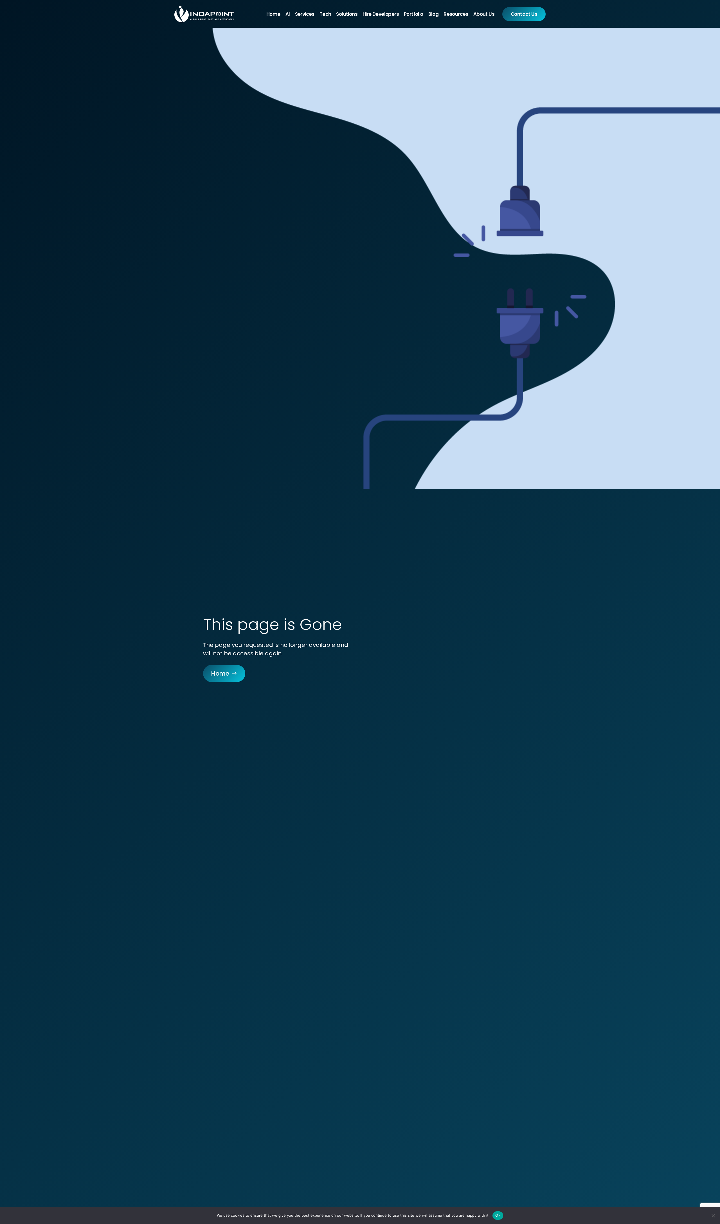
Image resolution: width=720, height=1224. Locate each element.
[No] (713, 1215)
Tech (325, 14)
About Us (483, 14)
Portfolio (413, 14)
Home (273, 14)
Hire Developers (381, 14)
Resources (456, 14)
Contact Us (524, 14)
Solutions (346, 14)
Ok (497, 1215)
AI (287, 14)
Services (304, 14)
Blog (433, 14)
